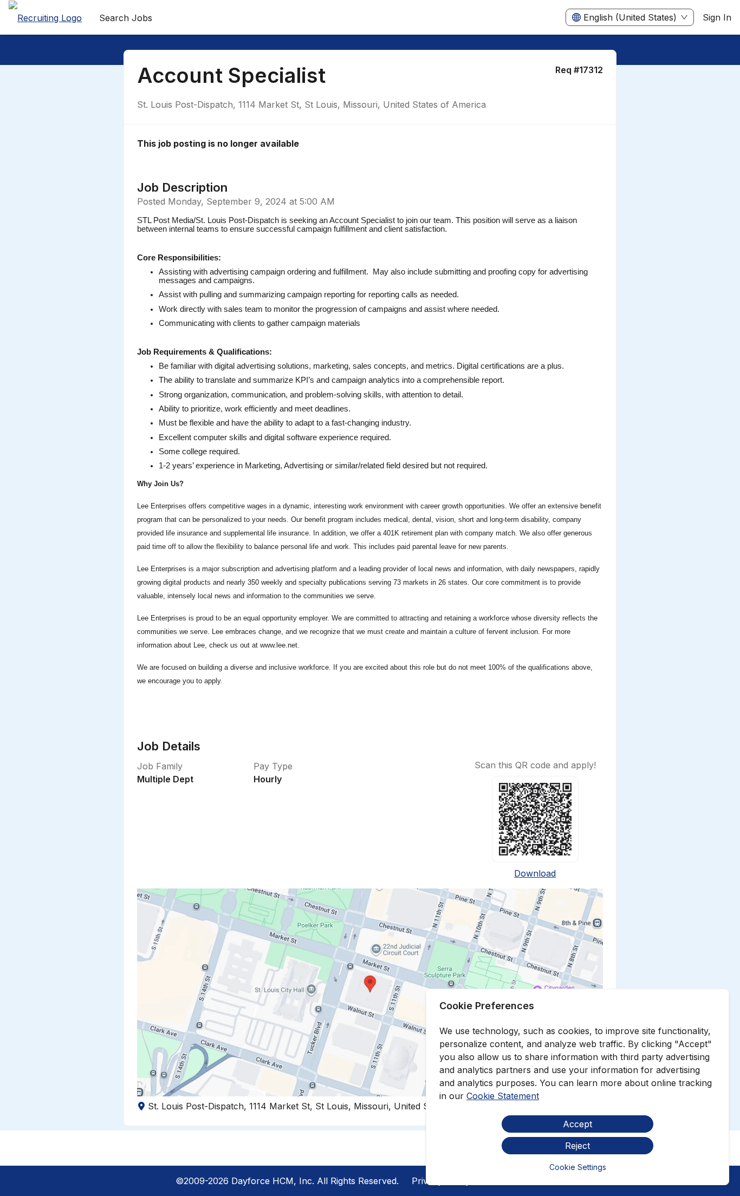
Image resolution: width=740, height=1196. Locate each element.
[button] (370, 992)
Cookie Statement (502, 1095)
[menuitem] (45, 18)
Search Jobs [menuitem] (125, 17)
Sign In (717, 17)
